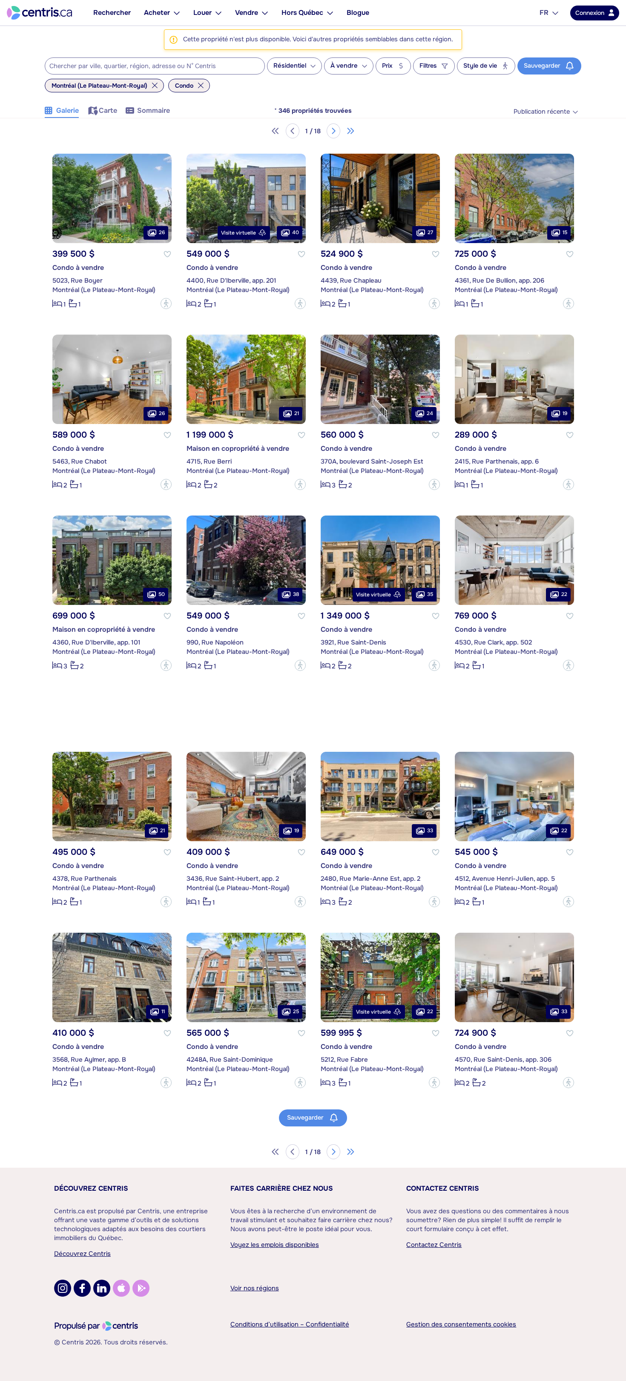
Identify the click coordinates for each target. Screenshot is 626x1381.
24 (430, 413)
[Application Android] (140, 1288)
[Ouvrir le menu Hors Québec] (330, 12)
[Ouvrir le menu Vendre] (264, 12)
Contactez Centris (442, 1188)
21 (296, 413)
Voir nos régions (254, 1288)
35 (430, 594)
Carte (108, 110)
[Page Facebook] (82, 1288)
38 (296, 594)
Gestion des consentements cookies (461, 1324)
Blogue (358, 12)
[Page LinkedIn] (101, 1288)
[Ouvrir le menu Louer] (218, 12)
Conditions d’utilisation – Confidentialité (289, 1324)
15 (565, 232)
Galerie (67, 110)
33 (430, 830)
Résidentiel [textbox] (289, 66)
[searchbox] (149, 66)
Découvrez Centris (91, 1188)
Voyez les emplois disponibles (274, 1245)
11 (163, 1011)
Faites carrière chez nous (281, 1188)
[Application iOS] (121, 1288)
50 (161, 594)
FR (544, 12)
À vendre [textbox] (344, 66)
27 (430, 232)
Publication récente (542, 112)
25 (296, 1011)
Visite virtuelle (238, 232)
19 (565, 413)
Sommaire (153, 110)
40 (295, 232)
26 (162, 232)
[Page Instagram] (62, 1288)
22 (564, 594)
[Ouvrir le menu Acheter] (176, 12)
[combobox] (155, 65)
